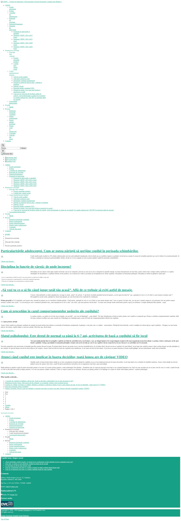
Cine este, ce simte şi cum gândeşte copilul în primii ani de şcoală (26, 464)
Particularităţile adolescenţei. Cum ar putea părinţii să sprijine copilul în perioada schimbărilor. (69, 251)
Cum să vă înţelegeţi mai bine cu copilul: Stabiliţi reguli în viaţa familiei (28, 469)
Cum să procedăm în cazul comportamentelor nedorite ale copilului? (50, 311)
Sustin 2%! (13, 495)
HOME (7, 234)
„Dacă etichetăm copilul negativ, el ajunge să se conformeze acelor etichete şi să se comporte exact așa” (39, 462)
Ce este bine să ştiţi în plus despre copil (18, 466)
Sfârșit (7, 407)
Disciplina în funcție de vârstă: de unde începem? (36, 266)
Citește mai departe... (8, 261)
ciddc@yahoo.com (12, 487)
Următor (8, 405)
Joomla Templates (24, 510)
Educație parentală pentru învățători (16, 387)
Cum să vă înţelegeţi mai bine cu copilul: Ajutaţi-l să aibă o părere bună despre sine (32, 467)
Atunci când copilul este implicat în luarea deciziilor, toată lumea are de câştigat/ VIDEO (64, 357)
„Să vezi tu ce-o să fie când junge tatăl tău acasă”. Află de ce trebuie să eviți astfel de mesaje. (67, 290)
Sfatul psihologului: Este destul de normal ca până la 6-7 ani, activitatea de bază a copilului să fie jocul (74, 336)
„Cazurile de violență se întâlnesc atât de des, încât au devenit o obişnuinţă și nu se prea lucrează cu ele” (39, 381)
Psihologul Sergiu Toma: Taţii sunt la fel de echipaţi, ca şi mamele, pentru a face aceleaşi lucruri (36, 383)
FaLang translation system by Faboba (7, 412)
